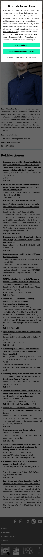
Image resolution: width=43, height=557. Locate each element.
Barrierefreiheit (31, 57)
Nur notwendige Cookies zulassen (21, 51)
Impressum (10, 57)
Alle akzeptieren (21, 45)
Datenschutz (20, 57)
